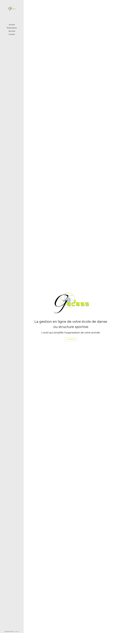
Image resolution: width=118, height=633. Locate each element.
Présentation (12, 28)
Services (12, 31)
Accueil (12, 25)
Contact (12, 34)
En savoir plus (71, 339)
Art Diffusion (16, 631)
